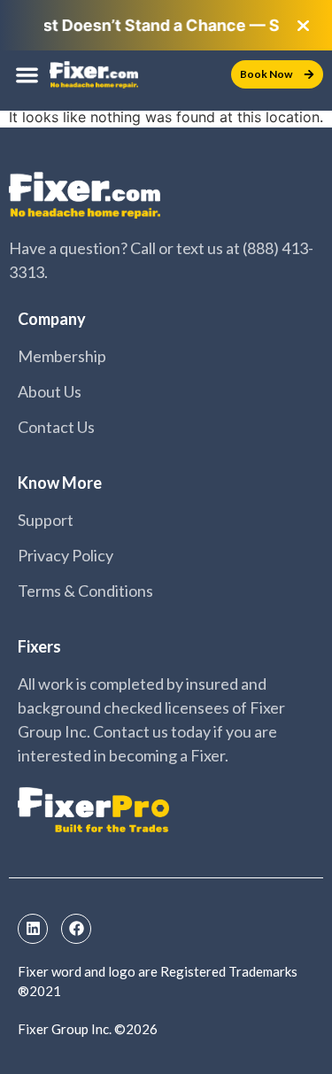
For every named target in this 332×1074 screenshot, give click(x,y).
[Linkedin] (33, 929)
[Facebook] (76, 929)
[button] (27, 75)
